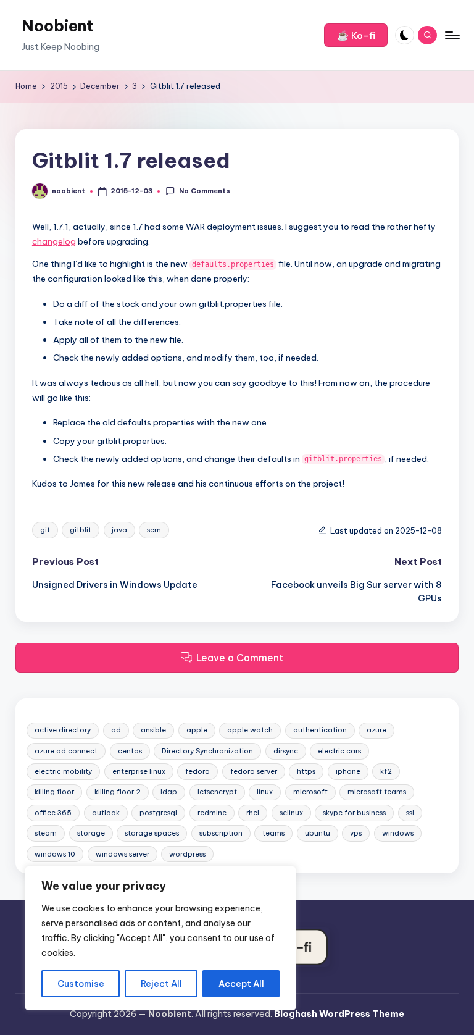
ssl (410, 812)
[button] (356, 35)
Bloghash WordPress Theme (339, 1014)
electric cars (339, 751)
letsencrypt (217, 791)
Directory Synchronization (207, 751)
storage (91, 833)
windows (398, 833)
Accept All (241, 983)
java (119, 530)
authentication (320, 730)
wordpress (187, 854)
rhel (252, 812)
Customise (80, 983)
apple (196, 730)
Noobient (58, 26)
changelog (54, 241)
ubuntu (317, 833)
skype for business (354, 812)
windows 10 (55, 854)
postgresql (158, 812)
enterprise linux (138, 771)
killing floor (54, 791)
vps (356, 833)
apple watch (250, 730)
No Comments (204, 190)
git (45, 530)
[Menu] (451, 35)
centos (130, 751)
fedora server (253, 771)
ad (116, 730)
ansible (153, 730)
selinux (291, 812)
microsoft (310, 791)
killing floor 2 (117, 791)
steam (46, 833)
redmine (212, 812)
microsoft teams (376, 791)
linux (265, 791)
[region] (160, 938)
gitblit (80, 530)
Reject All (161, 983)
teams (273, 833)
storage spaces (152, 833)
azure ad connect (66, 751)
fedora (197, 771)
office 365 (53, 812)
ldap (168, 791)
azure (376, 730)
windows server (122, 854)
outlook (106, 812)
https (306, 771)
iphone (348, 771)
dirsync (285, 751)
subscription (221, 833)
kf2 (386, 771)
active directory (63, 730)
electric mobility (63, 771)
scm (154, 530)
